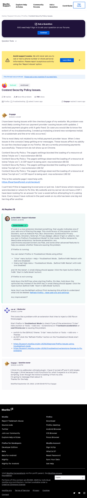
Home (4, 16)
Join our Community (11, 433)
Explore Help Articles (21, 6)
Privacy (36, 490)
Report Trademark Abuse (12, 421)
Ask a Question (54, 6)
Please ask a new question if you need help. (40, 77)
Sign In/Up (79, 5)
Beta (4, 451)
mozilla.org (7, 490)
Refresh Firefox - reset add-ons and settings (49, 293)
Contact (5, 494)
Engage (12, 114)
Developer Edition (10, 447)
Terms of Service (22, 490)
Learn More (67, 60)
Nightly (5, 459)
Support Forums (14, 16)
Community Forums (38, 6)
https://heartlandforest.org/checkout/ (21, 182)
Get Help (50, 464)
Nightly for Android (10, 464)
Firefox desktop (53, 425)
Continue (43, 33)
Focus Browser (52, 437)
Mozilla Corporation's (15, 473)
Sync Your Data (53, 459)
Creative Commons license (13, 484)
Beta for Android (9, 455)
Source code (7, 425)
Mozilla (7, 410)
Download (50, 421)
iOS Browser (51, 433)
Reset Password (53, 455)
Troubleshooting (19, 102)
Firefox (24, 16)
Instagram (84, 493)
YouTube (79, 493)
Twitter (5, 429)
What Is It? (51, 451)
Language (58, 473)
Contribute (67, 6)
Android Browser (53, 429)
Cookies (46, 490)
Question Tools (8, 41)
